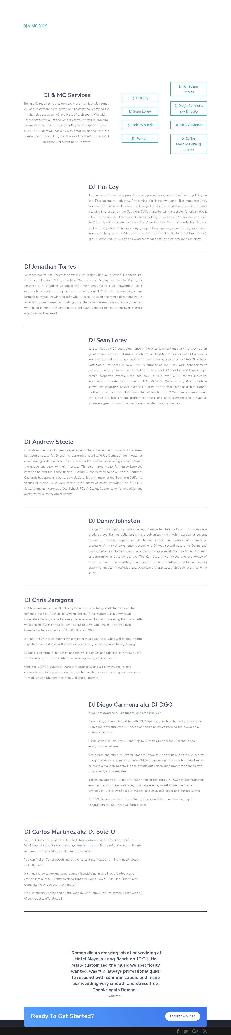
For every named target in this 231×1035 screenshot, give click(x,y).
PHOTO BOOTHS (87, 26)
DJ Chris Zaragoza (189, 124)
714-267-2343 (208, 26)
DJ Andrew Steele (140, 124)
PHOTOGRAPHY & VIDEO (127, 26)
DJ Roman (140, 138)
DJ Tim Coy (139, 97)
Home (13, 26)
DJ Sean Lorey (140, 111)
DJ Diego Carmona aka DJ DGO (188, 108)
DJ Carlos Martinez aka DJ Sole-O (188, 144)
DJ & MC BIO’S (35, 26)
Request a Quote (171, 26)
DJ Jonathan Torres (188, 89)
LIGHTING (60, 26)
